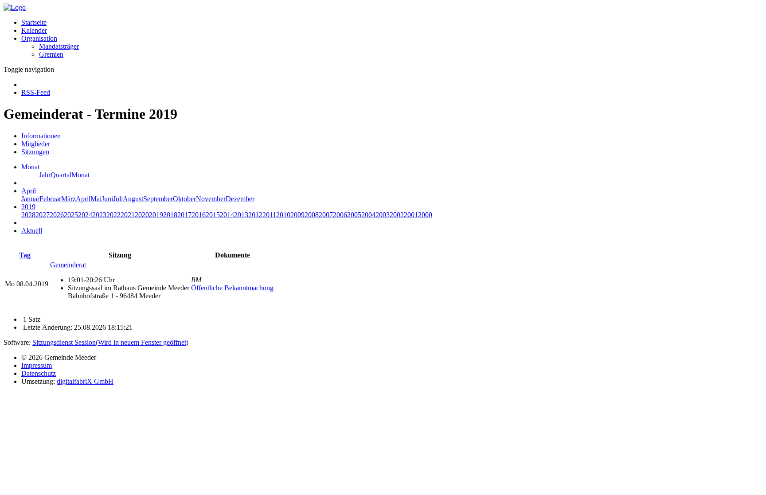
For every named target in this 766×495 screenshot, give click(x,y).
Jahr (45, 175)
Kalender (34, 30)
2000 (425, 214)
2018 (170, 214)
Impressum (36, 365)
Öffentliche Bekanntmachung (232, 288)
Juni (107, 199)
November (211, 199)
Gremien (51, 54)
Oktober (184, 199)
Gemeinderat (68, 265)
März (68, 199)
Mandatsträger (59, 46)
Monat (80, 175)
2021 (128, 214)
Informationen (41, 136)
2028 (28, 214)
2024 (85, 214)
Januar (30, 199)
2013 (241, 214)
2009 (297, 214)
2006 (340, 214)
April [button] (28, 191)
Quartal (61, 175)
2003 (382, 214)
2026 (57, 214)
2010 (283, 214)
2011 (269, 214)
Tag (25, 255)
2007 (326, 214)
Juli (118, 199)
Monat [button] (30, 167)
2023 (99, 214)
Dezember (240, 199)
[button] (39, 38)
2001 (411, 214)
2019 (156, 214)
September (158, 199)
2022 (113, 214)
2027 (42, 214)
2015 (213, 214)
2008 (312, 214)
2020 (142, 214)
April (83, 199)
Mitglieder (35, 144)
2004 (368, 214)
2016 (199, 214)
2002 (397, 214)
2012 (255, 214)
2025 (71, 214)
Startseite (34, 22)
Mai (96, 199)
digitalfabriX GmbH (85, 381)
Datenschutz (38, 373)
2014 (227, 214)
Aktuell (31, 230)
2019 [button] (28, 206)
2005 (354, 214)
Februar (50, 199)
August (133, 199)
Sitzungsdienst (110, 342)
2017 (184, 214)
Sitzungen (35, 152)
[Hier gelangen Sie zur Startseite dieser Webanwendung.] (15, 7)
